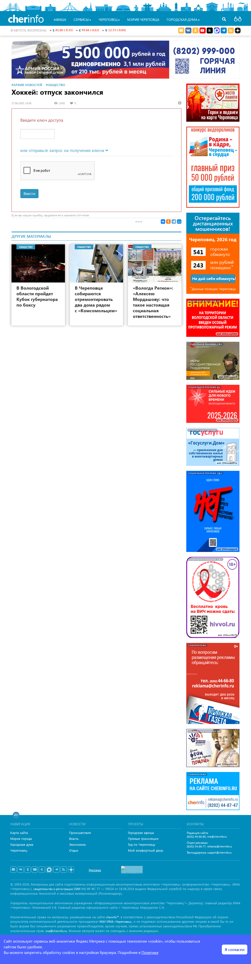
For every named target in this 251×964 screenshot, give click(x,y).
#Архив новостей (27, 85)
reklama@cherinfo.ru (219, 846)
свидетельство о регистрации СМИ (56, 889)
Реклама (95, 870)
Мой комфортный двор (145, 850)
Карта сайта (19, 833)
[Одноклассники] (168, 221)
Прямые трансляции (143, 838)
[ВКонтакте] (163, 221)
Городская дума (21, 844)
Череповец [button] (108, 19)
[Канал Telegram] (56, 869)
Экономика (77, 844)
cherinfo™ (112, 917)
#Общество (55, 85)
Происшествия (80, 833)
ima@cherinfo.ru (217, 836)
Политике (149, 952)
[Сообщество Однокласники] (195, 30)
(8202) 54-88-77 (196, 846)
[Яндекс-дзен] (71, 870)
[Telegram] (174, 221)
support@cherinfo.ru (219, 852)
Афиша (60, 19)
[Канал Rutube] (210, 30)
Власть (74, 838)
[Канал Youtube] (203, 30)
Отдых (73, 850)
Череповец (18, 850)
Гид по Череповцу (141, 844)
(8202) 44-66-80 (196, 836)
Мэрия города (21, 838)
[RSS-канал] (64, 869)
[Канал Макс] (217, 31)
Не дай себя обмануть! (213, 278)
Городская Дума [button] (182, 19)
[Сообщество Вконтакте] (20, 869)
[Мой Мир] (179, 221)
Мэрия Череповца (143, 19)
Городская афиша (141, 833)
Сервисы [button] (81, 19)
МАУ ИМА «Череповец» (116, 921)
